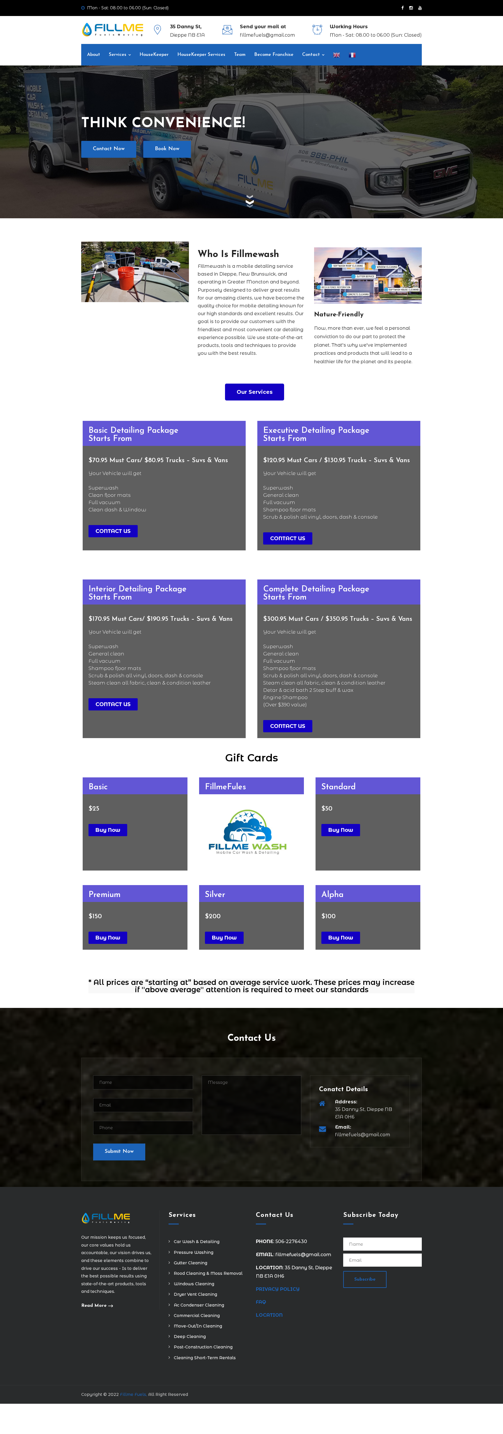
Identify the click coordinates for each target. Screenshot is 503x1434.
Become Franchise (273, 54)
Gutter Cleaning (190, 1262)
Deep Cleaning (190, 1336)
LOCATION (270, 1315)
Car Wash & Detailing (196, 1241)
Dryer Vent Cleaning (195, 1294)
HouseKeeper (154, 54)
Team (239, 54)
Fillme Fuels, (133, 1394)
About (93, 54)
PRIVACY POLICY (278, 1289)
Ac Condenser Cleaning (199, 1305)
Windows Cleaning (194, 1283)
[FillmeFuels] (112, 29)
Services (117, 54)
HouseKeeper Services (201, 54)
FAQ (261, 1302)
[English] (336, 54)
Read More (94, 1305)
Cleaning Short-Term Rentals (205, 1357)
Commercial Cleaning (197, 1315)
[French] (352, 54)
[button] (254, 392)
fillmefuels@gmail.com (267, 35)
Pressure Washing (193, 1252)
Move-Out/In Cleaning (198, 1326)
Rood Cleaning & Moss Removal (208, 1273)
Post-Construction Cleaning (203, 1347)
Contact (311, 54)
